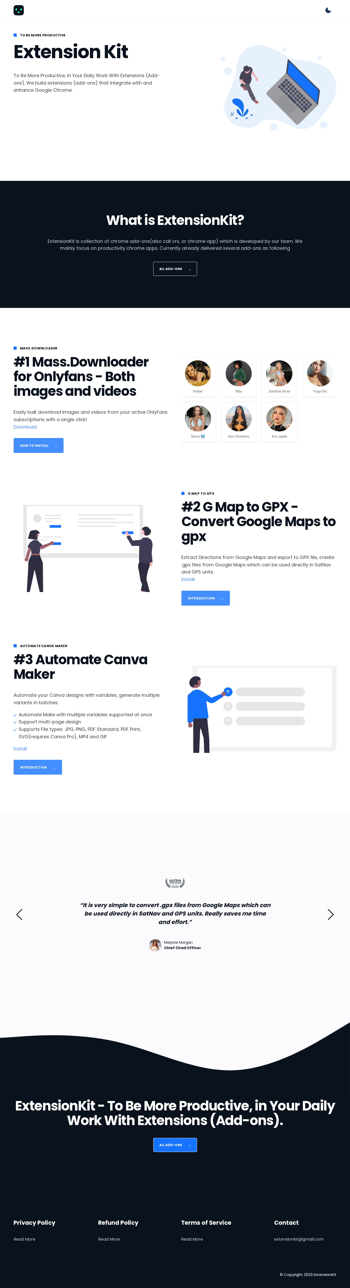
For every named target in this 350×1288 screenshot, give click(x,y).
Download (25, 427)
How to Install (38, 445)
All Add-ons (175, 268)
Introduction (206, 598)
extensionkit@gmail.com (299, 1239)
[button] (19, 914)
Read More (24, 1239)
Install (188, 579)
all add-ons (175, 1145)
